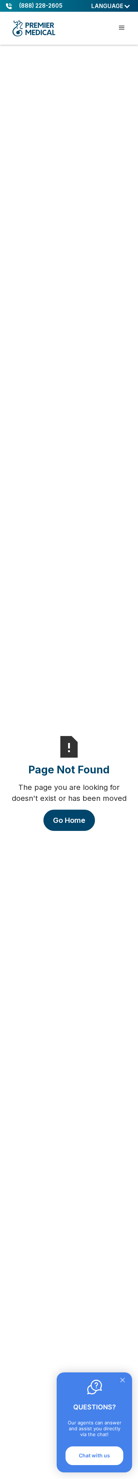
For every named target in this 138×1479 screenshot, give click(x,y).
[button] (111, 6)
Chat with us (94, 1455)
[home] (33, 28)
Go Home (69, 820)
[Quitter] (122, 1381)
